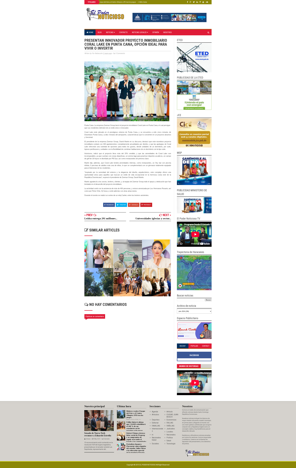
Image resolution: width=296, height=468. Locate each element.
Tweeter (122, 205)
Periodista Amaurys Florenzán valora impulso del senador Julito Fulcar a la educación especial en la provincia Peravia (136, 448)
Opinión (155, 32)
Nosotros (167, 32)
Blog (100, 32)
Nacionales (171, 435)
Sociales (155, 444)
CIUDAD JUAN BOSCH (172, 415)
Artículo (169, 412)
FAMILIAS (156, 426)
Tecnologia (170, 444)
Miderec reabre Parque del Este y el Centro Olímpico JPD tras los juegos (111, 2)
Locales (169, 432)
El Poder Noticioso (148, 465)
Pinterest (147, 205)
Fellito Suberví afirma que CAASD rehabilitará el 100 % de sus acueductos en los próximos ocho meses (136, 426)
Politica (169, 437)
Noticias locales (139, 32)
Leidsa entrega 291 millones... (100, 218)
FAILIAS (169, 423)
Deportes (155, 420)
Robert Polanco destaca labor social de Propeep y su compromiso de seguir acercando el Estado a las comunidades (136, 437)
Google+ (134, 205)
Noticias (110, 32)
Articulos (155, 414)
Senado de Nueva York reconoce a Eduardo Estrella (97, 434)
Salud (168, 441)
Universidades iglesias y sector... (153, 218)
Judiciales (170, 429)
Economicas (171, 420)
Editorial (155, 423)
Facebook (110, 205)
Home (90, 32)
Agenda (155, 412)
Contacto (123, 32)
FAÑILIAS (170, 426)
